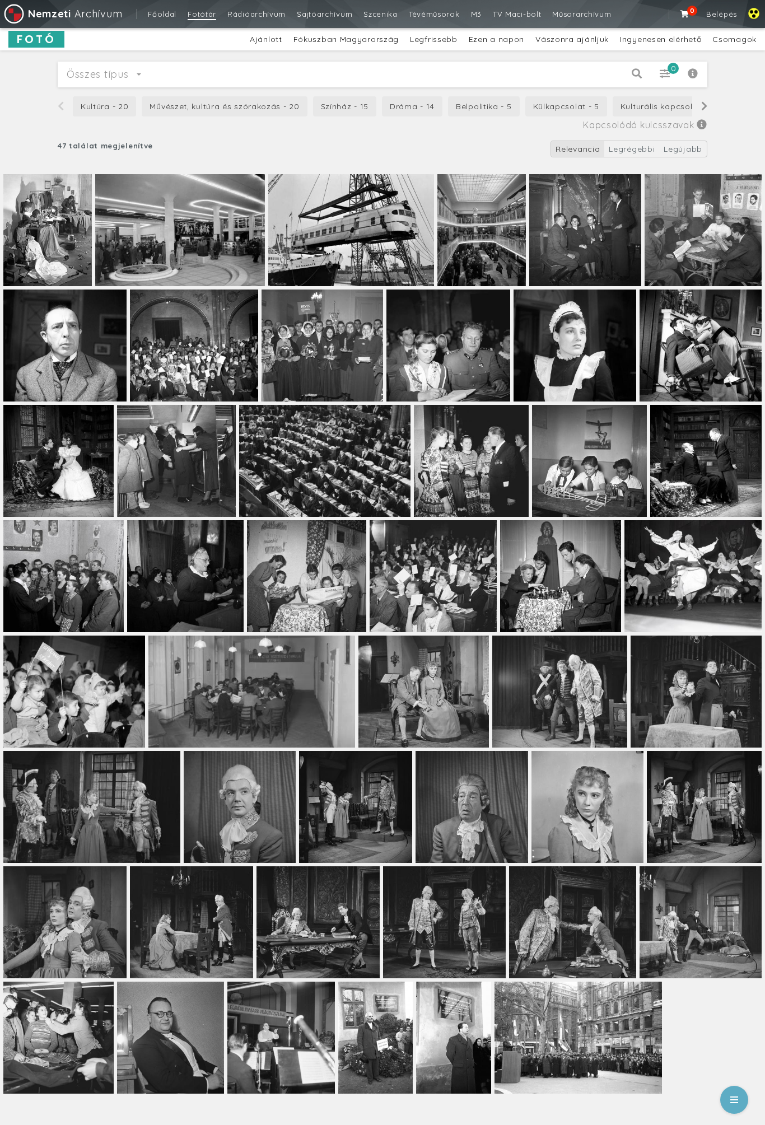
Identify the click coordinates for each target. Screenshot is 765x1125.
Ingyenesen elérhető (660, 39)
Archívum (75, 13)
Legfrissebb (434, 39)
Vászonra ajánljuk (572, 39)
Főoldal (162, 14)
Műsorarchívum (581, 14)
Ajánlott (266, 39)
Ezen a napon (496, 39)
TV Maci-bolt (517, 14)
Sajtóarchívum (324, 14)
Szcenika (380, 14)
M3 (476, 14)
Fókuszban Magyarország (346, 39)
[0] (684, 14)
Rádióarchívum (256, 14)
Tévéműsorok (434, 14)
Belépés (721, 14)
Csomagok (734, 39)
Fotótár (202, 14)
